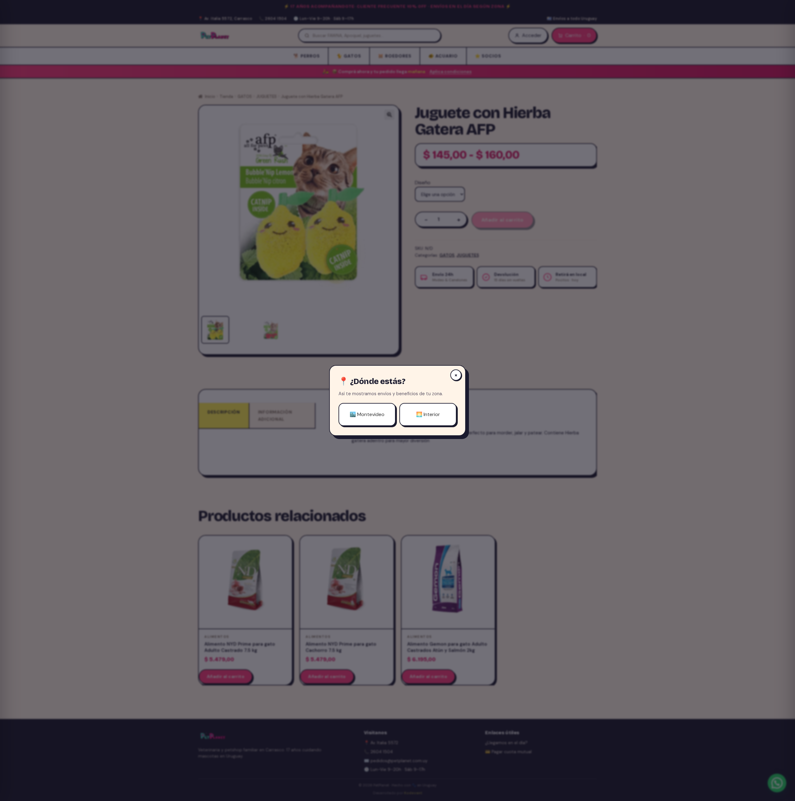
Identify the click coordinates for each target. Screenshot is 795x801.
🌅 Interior (428, 414)
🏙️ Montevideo (367, 414)
